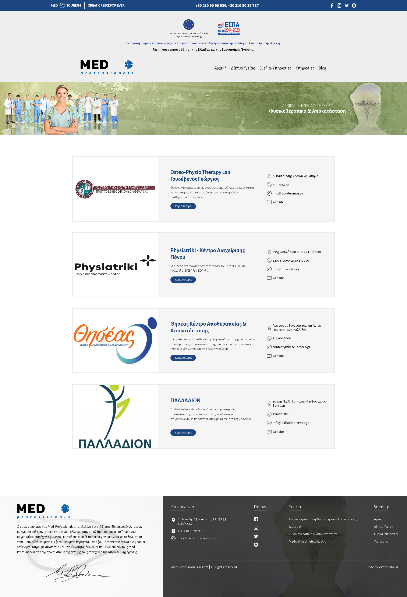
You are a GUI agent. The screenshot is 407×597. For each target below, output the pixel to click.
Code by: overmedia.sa (383, 567)
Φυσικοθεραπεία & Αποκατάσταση (313, 534)
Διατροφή (295, 526)
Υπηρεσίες (304, 68)
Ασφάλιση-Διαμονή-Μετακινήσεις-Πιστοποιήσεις (323, 519)
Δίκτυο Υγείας (243, 68)
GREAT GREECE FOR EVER (106, 5)
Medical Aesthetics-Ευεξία (307, 541)
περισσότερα (183, 206)
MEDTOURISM (66, 5)
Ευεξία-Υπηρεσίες (275, 68)
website (278, 202)
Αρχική (220, 68)
